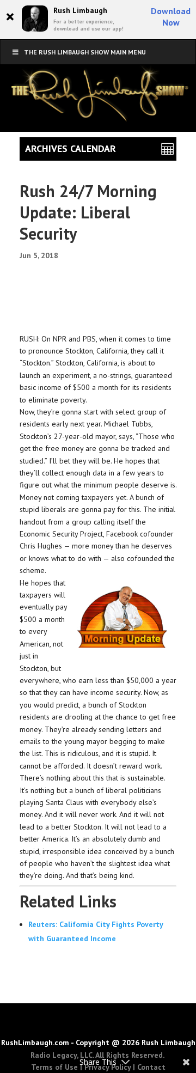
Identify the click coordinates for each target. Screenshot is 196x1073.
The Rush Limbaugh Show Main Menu (85, 52)
